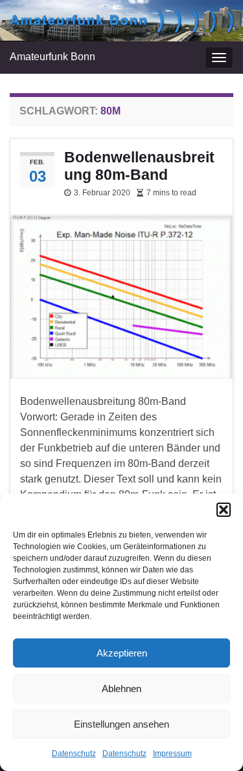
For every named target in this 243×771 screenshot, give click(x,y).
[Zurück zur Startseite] (121, 20)
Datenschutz (74, 753)
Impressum (172, 753)
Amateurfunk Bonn (52, 56)
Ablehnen (121, 688)
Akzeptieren (122, 652)
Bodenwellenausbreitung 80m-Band (139, 166)
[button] (223, 509)
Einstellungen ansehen (121, 724)
